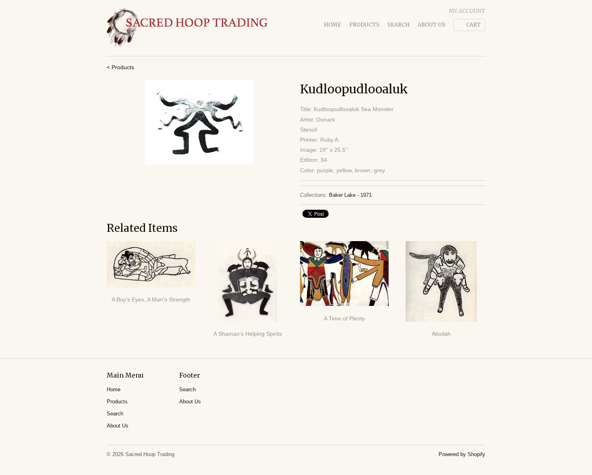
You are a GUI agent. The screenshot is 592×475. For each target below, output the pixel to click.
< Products (120, 67)
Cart (473, 24)
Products (364, 24)
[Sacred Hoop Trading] (187, 28)
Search (398, 24)
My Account (467, 11)
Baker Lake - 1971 (350, 195)
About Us (431, 24)
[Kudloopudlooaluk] (199, 122)
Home (332, 24)
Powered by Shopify (462, 454)
